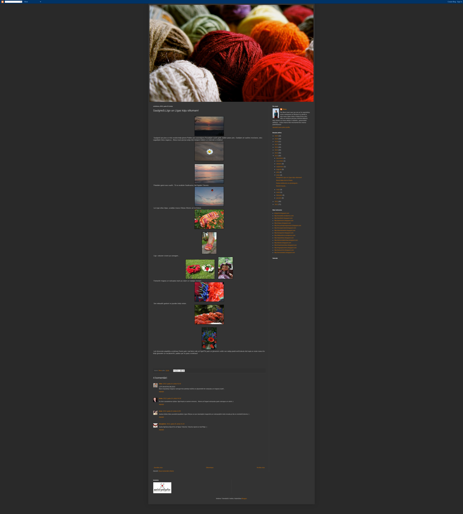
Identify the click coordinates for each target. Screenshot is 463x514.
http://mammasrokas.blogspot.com (285, 245)
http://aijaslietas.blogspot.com (284, 238)
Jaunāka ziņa (158, 467)
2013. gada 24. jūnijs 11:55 (172, 411)
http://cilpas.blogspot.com (282, 223)
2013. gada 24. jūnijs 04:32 (172, 398)
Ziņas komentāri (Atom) (166, 471)
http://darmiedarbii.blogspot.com (284, 230)
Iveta (160, 411)
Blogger (244, 498)
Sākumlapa (209, 467)
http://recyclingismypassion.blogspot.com (287, 225)
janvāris (279, 198)
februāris (279, 195)
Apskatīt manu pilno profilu (281, 127)
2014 (276, 153)
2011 (276, 204)
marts (278, 192)
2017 (276, 144)
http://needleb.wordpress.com (284, 216)
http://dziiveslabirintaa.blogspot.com (286, 240)
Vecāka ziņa (261, 467)
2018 (276, 141)
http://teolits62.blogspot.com (283, 218)
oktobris (279, 164)
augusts (279, 169)
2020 (276, 136)
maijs (278, 189)
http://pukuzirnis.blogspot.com (284, 250)
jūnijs (278, 175)
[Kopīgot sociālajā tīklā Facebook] (181, 371)
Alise (160, 384)
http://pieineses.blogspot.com (283, 220)
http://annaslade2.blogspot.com (284, 252)
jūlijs (278, 172)
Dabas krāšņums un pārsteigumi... (287, 183)
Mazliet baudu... (281, 186)
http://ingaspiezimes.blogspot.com (285, 248)
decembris (280, 158)
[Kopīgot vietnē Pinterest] (183, 371)
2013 (276, 156)
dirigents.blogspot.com (281, 213)
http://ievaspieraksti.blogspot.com (285, 228)
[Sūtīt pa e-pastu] (174, 371)
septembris (280, 167)
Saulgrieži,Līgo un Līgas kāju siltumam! (289, 177)
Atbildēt (161, 392)
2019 (276, 139)
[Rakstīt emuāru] (176, 371)
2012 (276, 201)
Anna (161, 398)
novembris (280, 161)
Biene (285, 109)
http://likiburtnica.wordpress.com (284, 235)
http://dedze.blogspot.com (282, 243)
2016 (276, 147)
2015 (276, 150)
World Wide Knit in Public (284, 180)
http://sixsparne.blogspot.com (283, 233)
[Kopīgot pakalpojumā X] (179, 371)
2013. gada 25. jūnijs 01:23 (175, 424)
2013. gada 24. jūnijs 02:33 (172, 384)
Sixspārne (162, 424)
